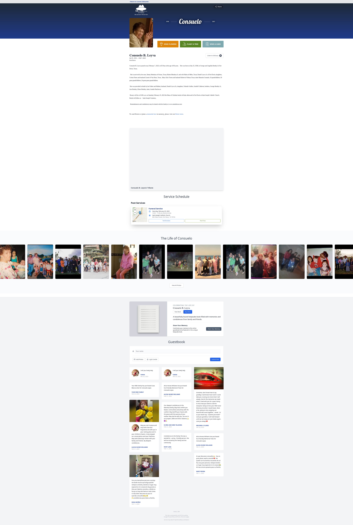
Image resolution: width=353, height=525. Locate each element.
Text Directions (166, 221)
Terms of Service (181, 517)
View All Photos (176, 285)
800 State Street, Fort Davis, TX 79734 (163, 217)
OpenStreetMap (178, 520)
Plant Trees (203, 221)
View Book (178, 312)
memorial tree (151, 114)
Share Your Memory (214, 329)
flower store (179, 114)
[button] (140, 213)
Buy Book (188, 312)
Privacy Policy (171, 517)
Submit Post (215, 359)
